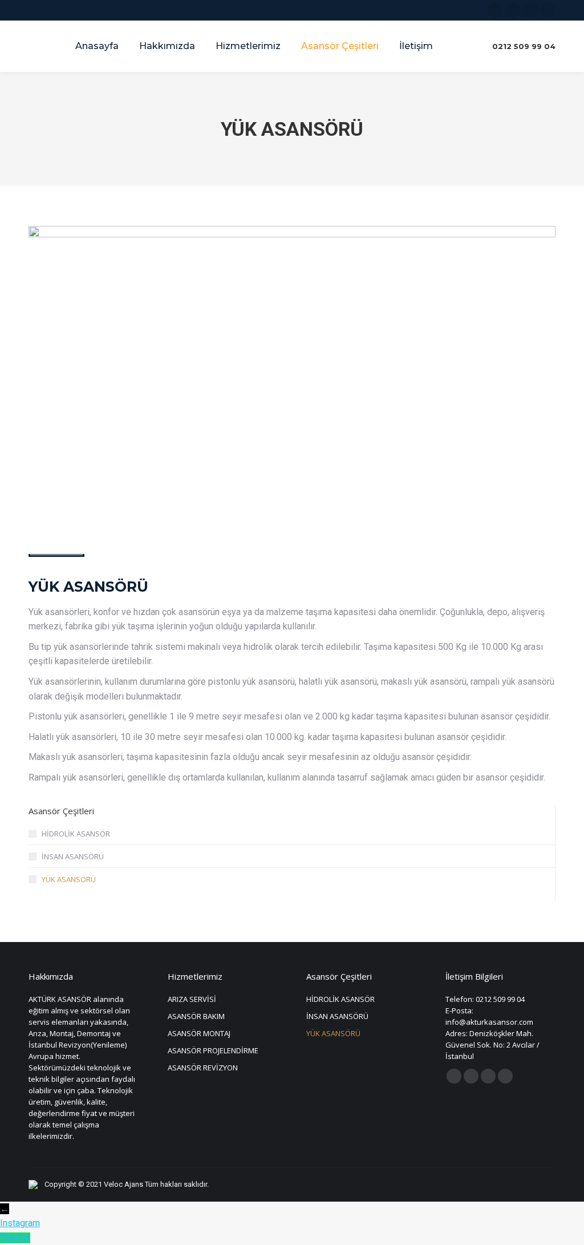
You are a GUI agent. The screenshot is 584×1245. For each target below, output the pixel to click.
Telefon (15, 1237)
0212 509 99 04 (523, 46)
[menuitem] (97, 46)
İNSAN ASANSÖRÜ (73, 856)
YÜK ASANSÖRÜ (69, 879)
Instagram (20, 1223)
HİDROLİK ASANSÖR (76, 833)
